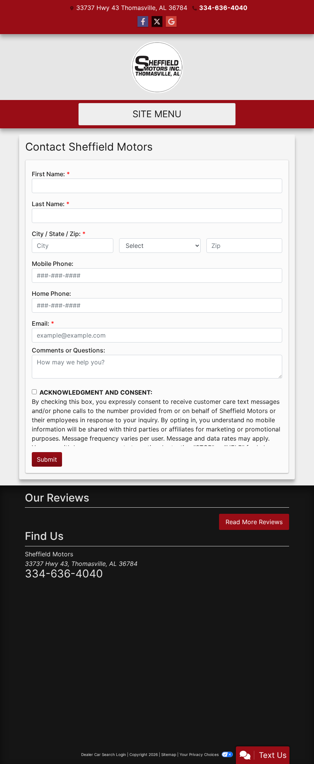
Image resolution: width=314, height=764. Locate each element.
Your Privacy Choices (200, 754)
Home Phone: (51, 293)
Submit (47, 459)
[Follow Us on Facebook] (142, 21)
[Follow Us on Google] (171, 21)
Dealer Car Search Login (103, 754)
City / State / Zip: (56, 234)
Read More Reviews (254, 522)
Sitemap (168, 754)
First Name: (48, 174)
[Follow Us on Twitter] (157, 21)
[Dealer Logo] (157, 67)
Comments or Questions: (68, 350)
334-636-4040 (223, 7)
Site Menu (157, 114)
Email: (40, 323)
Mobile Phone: (53, 263)
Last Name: (48, 204)
